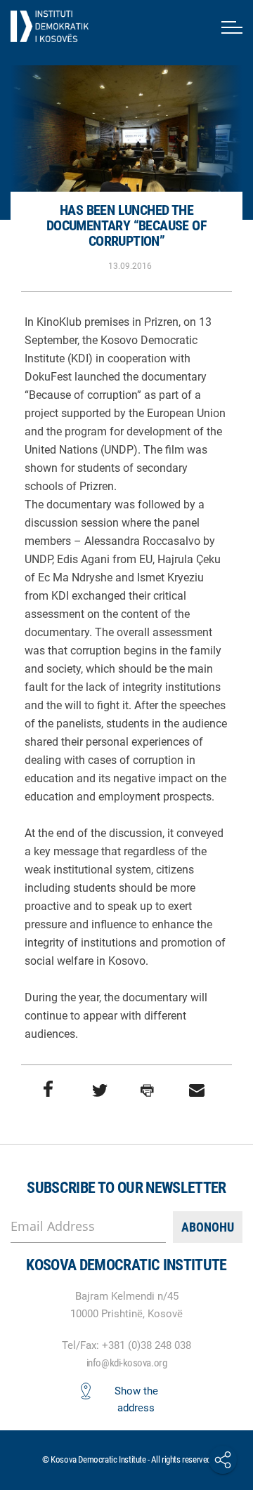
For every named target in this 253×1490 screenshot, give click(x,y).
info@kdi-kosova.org (126, 1363)
